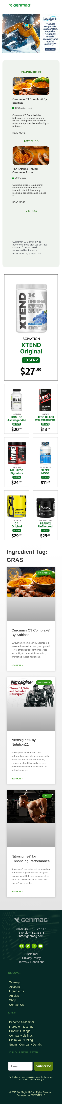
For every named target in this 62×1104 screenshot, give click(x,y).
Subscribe (43, 1066)
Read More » (17, 665)
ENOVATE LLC (38, 1095)
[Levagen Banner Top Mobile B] (31, 33)
